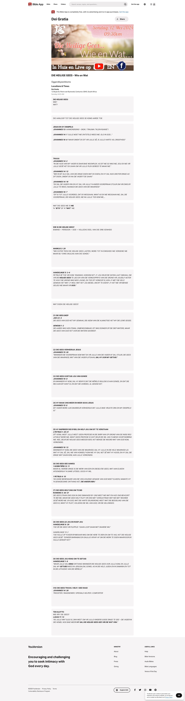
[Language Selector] (145, 4)
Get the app (135, 4)
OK (179, 695)
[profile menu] (153, 4)
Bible (48, 4)
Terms (55, 689)
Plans (55, 4)
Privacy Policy (46, 689)
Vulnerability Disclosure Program (39, 691)
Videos (63, 4)
